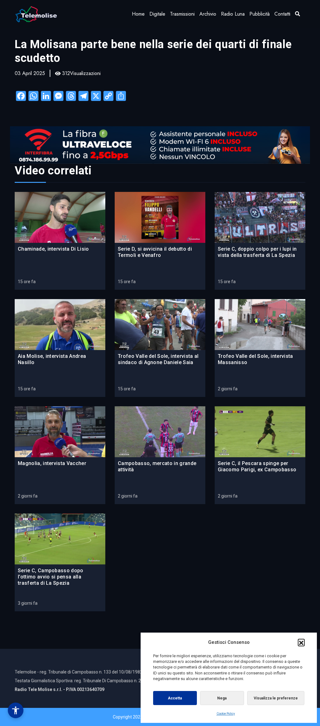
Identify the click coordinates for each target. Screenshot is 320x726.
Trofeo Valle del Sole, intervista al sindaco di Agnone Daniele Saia (158, 359)
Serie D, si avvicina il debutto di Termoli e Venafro (155, 252)
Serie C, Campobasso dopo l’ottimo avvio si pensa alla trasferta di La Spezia (50, 577)
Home (138, 14)
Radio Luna (233, 14)
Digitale (157, 14)
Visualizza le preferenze (276, 698)
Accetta (175, 698)
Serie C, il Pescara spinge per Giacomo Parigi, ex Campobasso (257, 466)
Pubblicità (259, 14)
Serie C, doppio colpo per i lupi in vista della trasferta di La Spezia (257, 252)
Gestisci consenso (15, 710)
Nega (222, 698)
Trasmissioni (182, 14)
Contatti (282, 14)
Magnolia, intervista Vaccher (52, 463)
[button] (301, 642)
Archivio (207, 14)
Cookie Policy (226, 713)
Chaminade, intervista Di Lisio (53, 249)
